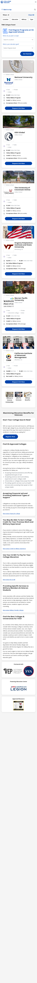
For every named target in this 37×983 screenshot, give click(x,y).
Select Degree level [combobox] (10, 48)
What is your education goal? (11, 44)
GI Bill (32, 481)
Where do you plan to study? (11, 36)
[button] (35, 2)
